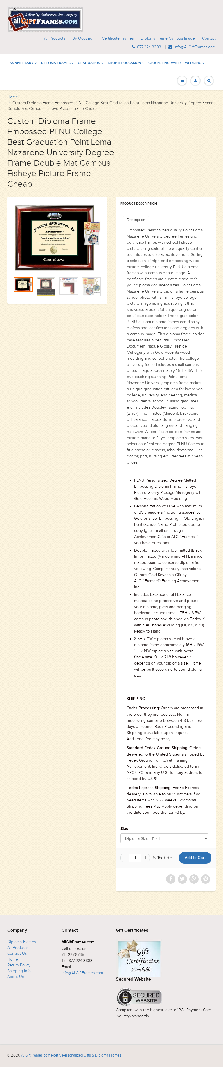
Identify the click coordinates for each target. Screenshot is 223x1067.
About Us (15, 976)
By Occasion (83, 38)
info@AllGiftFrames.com (195, 47)
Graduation (89, 63)
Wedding (193, 63)
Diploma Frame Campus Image (168, 38)
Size (124, 828)
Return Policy (18, 965)
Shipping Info (19, 970)
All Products (54, 38)
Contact (209, 38)
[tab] (136, 220)
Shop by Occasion (124, 63)
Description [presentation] (136, 220)
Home (12, 97)
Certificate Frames (118, 38)
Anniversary (22, 63)
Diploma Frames (56, 63)
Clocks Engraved (164, 63)
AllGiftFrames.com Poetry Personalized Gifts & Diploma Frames (71, 1055)
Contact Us (17, 953)
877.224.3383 (149, 47)
